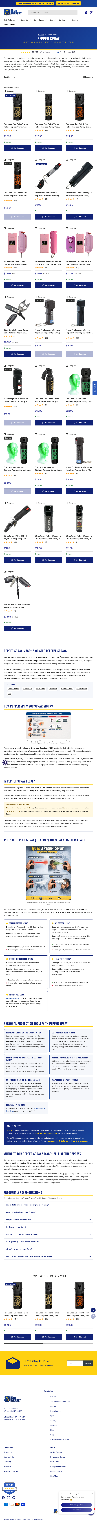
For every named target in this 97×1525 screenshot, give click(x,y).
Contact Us (9, 1457)
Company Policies (58, 1466)
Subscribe (88, 1363)
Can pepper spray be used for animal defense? (22, 1241)
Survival (53, 1425)
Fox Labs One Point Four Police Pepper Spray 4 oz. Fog (16, 195)
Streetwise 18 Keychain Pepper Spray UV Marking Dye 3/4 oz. (47, 195)
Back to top (48, 1391)
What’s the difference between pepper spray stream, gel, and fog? (29, 1256)
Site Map (54, 1476)
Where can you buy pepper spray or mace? (20, 1212)
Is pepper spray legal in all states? (18, 1219)
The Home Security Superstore (19, 1519)
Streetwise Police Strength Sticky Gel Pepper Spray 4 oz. (79, 539)
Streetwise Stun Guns (59, 1439)
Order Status (56, 1452)
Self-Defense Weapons (60, 1401)
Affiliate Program (11, 1471)
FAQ (9, 694)
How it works (13, 689)
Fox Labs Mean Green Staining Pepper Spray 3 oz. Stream (48, 470)
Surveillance (55, 1411)
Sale (52, 1435)
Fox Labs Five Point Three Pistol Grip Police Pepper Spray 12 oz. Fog (47, 401)
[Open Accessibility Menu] (5, 762)
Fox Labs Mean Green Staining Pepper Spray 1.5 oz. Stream (79, 401)
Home (41, 34)
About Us (8, 1452)
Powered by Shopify (37, 1519)
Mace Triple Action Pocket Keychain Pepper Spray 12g (47, 331)
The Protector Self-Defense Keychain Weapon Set (17, 606)
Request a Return (57, 1457)
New (52, 1430)
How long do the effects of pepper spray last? (22, 1234)
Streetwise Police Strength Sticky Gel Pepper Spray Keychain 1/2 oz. (79, 195)
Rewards (7, 1466)
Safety (53, 1420)
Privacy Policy (56, 1471)
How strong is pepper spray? (16, 1227)
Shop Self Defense (67, 3)
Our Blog (7, 1461)
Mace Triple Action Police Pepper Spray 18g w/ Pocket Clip (79, 333)
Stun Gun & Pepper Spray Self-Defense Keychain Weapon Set (16, 333)
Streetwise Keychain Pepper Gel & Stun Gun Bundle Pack (48, 262)
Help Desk (54, 1461)
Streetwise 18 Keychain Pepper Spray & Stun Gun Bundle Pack (16, 264)
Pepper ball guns (12, 998)
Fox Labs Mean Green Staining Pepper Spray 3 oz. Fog (17, 470)
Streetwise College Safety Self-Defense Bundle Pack (78, 262)
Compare (10, 91)
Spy (52, 1416)
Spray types (40, 689)
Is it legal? (27, 689)
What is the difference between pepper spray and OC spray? (27, 1204)
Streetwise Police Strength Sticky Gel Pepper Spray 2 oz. (48, 539)
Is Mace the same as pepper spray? (19, 1249)
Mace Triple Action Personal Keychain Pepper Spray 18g (79, 468)
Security (54, 1406)
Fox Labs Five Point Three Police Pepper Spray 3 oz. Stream (47, 127)
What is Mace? (67, 689)
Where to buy (82, 689)
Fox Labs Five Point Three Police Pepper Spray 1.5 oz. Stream (16, 127)
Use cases (53, 689)
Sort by (7, 77)
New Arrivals (9, 24)
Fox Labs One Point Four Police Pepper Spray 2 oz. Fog (78, 127)
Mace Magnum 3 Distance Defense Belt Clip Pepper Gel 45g (16, 401)
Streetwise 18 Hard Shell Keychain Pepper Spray (15, 537)
